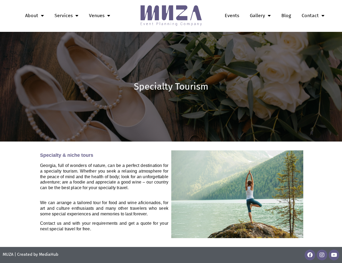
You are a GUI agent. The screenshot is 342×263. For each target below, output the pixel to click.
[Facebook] (310, 255)
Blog (286, 15)
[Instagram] (322, 255)
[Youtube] (334, 255)
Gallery (257, 15)
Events (232, 15)
